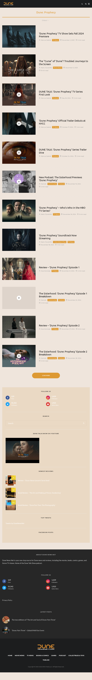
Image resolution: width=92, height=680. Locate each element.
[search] (83, 423)
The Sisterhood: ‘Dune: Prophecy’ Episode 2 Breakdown (63, 353)
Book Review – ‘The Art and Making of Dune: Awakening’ (39, 493)
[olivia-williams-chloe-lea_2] (19, 327)
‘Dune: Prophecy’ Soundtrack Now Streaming (58, 237)
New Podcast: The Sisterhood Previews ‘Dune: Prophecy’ (60, 179)
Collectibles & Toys (60, 242)
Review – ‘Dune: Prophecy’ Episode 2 (59, 325)
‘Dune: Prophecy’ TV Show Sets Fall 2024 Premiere (61, 35)
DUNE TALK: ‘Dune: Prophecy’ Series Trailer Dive (63, 151)
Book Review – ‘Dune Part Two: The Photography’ (36, 505)
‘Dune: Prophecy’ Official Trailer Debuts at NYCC (62, 122)
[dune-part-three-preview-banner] (6, 630)
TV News (55, 40)
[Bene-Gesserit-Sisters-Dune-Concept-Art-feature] (19, 36)
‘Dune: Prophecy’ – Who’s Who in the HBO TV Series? (62, 209)
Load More (46, 375)
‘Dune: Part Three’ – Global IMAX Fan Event (28, 630)
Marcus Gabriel (46, 40)
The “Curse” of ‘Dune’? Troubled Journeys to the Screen (63, 62)
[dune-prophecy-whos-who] (19, 211)
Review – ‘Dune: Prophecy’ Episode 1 (59, 267)
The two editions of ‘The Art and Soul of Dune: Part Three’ (34, 620)
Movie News (58, 68)
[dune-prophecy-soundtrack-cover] (19, 240)
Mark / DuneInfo (46, 68)
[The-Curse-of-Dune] (19, 65)
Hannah (43, 184)
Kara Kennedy (45, 271)
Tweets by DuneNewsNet (15, 523)
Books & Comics (42, 655)
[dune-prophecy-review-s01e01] (19, 269)
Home (10, 655)
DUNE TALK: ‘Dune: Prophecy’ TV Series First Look (61, 93)
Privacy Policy (7, 600)
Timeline (46, 660)
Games (53, 655)
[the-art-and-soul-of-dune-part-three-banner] (6, 619)
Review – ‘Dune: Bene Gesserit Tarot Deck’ (34, 480)
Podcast (55, 98)
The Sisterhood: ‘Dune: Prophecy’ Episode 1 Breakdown (63, 295)
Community (52, 184)
